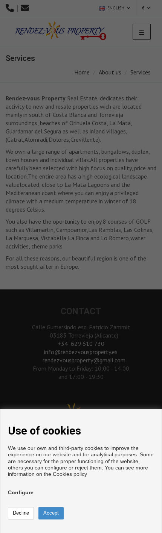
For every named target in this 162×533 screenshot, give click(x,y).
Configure (21, 492)
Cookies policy (70, 474)
